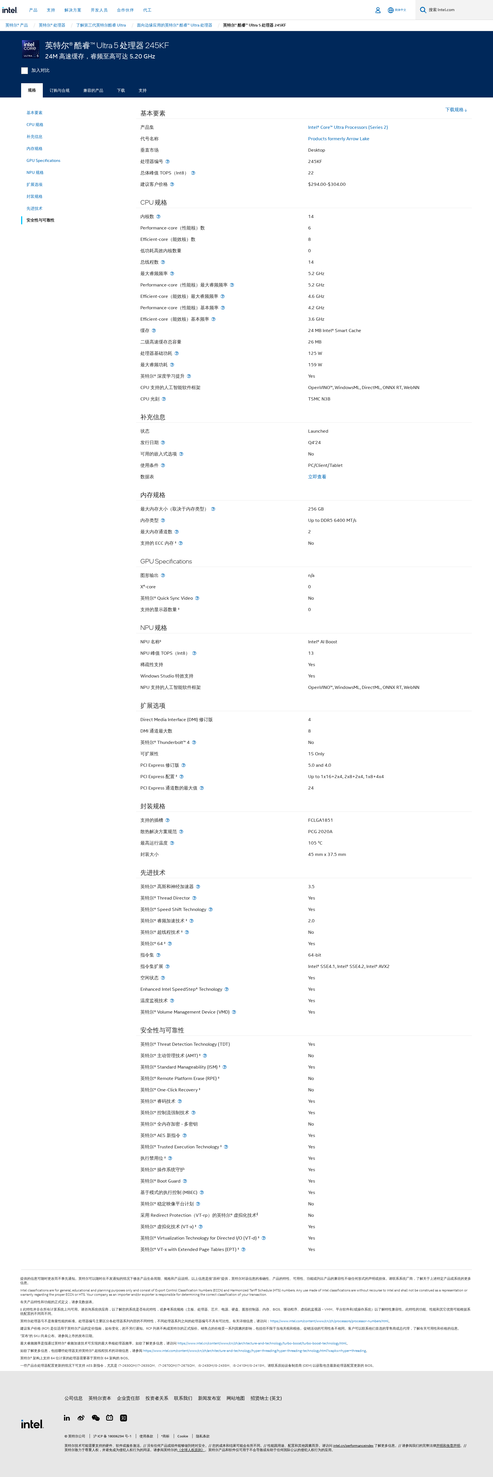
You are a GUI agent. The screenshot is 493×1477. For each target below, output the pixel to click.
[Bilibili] (109, 1419)
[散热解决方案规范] (181, 831)
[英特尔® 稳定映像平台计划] (198, 1203)
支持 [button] (51, 10)
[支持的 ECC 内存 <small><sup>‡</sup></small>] (180, 543)
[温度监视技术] (172, 1000)
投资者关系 (157, 1398)
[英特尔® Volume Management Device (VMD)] (234, 1012)
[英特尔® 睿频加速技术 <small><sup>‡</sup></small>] (191, 920)
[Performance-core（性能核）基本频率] (223, 307)
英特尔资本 (99, 1398)
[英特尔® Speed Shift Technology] (210, 909)
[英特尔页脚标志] (32, 1424)
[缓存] (154, 330)
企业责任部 (128, 1398)
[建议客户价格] (172, 184)
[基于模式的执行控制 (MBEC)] (202, 1192)
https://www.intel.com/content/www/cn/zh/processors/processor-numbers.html (329, 1321)
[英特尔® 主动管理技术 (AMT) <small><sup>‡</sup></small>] (205, 1055)
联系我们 (183, 1398)
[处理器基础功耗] (176, 353)
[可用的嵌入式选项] (181, 453)
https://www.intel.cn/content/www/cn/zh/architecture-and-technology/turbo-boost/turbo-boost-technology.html (261, 1343)
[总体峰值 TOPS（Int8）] (193, 172)
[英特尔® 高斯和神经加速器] (198, 886)
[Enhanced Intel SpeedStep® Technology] (226, 989)
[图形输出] (163, 575)
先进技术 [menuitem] (35, 208)
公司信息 (73, 1398)
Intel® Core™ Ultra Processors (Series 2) (348, 127)
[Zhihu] (123, 1419)
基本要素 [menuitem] (35, 112)
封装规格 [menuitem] (35, 196)
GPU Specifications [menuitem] (43, 160)
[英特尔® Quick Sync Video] (197, 598)
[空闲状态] (163, 977)
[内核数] (158, 216)
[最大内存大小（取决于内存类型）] (213, 508)
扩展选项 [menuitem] (35, 184)
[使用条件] (163, 465)
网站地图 (236, 1398)
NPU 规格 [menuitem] (35, 172)
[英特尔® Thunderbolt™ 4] (194, 742)
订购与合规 (60, 90)
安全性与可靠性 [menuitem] (40, 220)
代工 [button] (147, 10)
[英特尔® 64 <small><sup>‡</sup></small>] (170, 943)
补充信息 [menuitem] (35, 136)
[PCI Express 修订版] (183, 765)
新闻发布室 (209, 1398)
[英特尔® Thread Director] (194, 898)
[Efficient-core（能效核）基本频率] (213, 319)
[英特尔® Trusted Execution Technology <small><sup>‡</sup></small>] (226, 1146)
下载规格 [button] (454, 110)
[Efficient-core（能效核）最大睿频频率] (222, 296)
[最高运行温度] (172, 843)
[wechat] (95, 1419)
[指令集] (158, 955)
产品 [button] (33, 10)
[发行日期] (163, 442)
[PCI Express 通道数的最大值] (202, 788)
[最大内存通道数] (176, 531)
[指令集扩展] (167, 966)
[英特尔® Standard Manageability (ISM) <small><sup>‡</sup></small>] (224, 1067)
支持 (143, 90)
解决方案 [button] (73, 10)
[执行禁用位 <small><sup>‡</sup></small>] (170, 1158)
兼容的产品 (93, 90)
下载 (121, 90)
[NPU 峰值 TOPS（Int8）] (194, 653)
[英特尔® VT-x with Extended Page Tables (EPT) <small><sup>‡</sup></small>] (243, 1249)
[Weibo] (81, 1419)
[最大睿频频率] (172, 273)
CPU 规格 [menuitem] (35, 124)
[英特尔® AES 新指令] (184, 1135)
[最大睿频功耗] (172, 364)
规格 (32, 90)
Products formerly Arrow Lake (338, 139)
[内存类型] (163, 520)
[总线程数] (163, 262)
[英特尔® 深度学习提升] (189, 376)
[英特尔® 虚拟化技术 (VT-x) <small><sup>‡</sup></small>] (200, 1226)
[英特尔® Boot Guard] (185, 1181)
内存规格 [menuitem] (35, 148)
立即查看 (317, 477)
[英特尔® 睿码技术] (180, 1101)
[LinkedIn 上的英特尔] (67, 1419)
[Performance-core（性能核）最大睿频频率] (232, 284)
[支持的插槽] (167, 820)
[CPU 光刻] (164, 398)
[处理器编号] (167, 161)
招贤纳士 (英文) (266, 1398)
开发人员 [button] (99, 10)
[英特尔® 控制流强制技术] (193, 1112)
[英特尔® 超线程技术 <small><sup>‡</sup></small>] (187, 932)
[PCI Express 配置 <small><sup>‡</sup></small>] (181, 776)
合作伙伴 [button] (125, 10)
